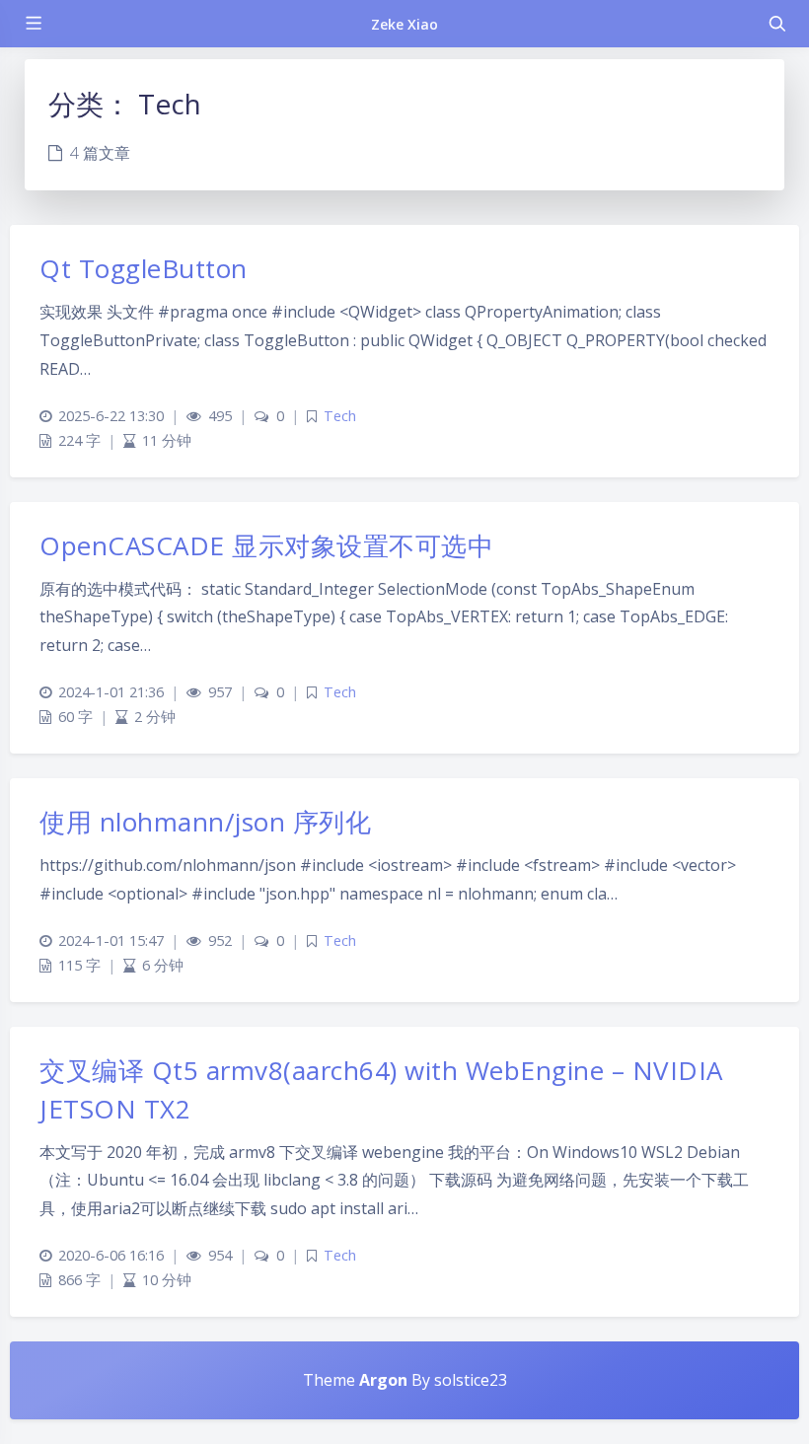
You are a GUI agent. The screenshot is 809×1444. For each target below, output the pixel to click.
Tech (340, 415)
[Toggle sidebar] (32, 23)
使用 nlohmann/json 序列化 (205, 821)
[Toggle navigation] (776, 23)
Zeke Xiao (404, 24)
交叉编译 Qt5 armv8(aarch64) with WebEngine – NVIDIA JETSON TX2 (381, 1089)
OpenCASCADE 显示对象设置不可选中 (266, 545)
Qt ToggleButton (143, 268)
